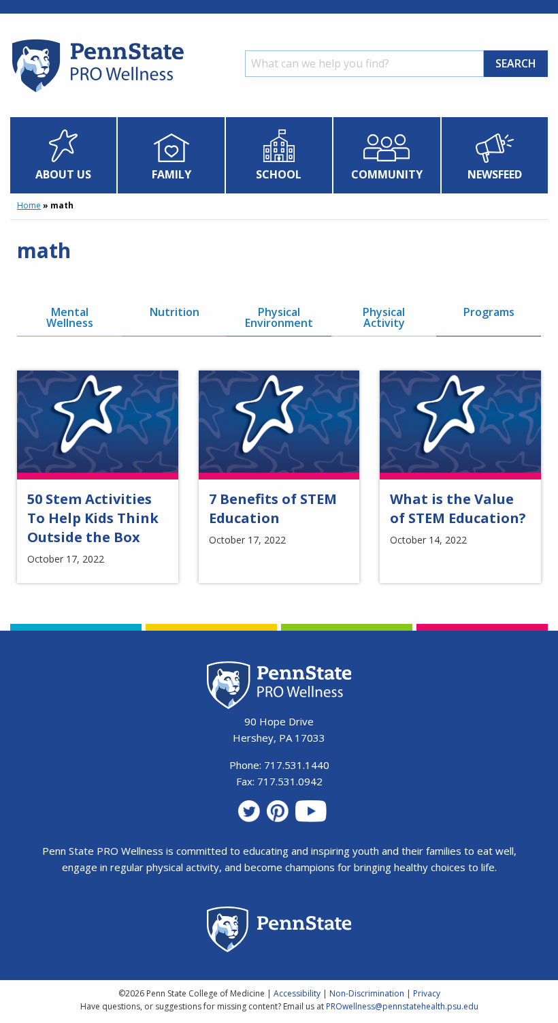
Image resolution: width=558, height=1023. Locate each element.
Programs (488, 311)
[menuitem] (63, 155)
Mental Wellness (69, 317)
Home (29, 205)
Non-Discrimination (366, 993)
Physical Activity (384, 317)
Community (387, 174)
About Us (63, 174)
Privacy (426, 993)
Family (171, 174)
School (278, 174)
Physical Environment (279, 317)
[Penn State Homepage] (279, 931)
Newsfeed (494, 174)
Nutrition (174, 311)
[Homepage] (97, 91)
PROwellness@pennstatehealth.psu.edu (402, 1006)
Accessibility (297, 993)
